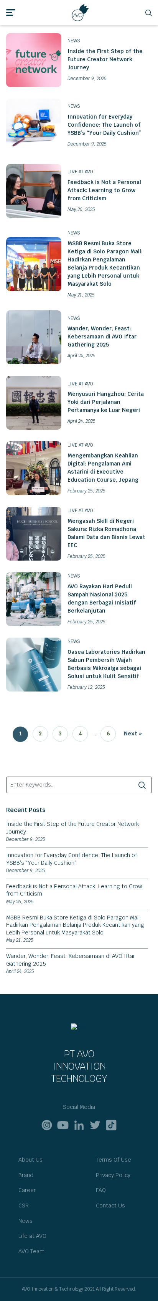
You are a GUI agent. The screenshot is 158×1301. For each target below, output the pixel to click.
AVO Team (31, 1251)
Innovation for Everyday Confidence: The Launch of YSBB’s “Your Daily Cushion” (104, 124)
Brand (25, 1175)
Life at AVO (32, 1235)
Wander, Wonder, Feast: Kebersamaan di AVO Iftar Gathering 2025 (102, 336)
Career (27, 1190)
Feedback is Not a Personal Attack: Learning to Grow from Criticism (104, 190)
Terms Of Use (113, 1159)
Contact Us (110, 1205)
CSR (23, 1205)
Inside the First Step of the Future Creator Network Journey (105, 59)
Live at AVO (80, 172)
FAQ (101, 1190)
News (73, 41)
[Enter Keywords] (142, 785)
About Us (30, 1159)
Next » (133, 733)
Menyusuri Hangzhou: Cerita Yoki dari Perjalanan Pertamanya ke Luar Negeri (105, 402)
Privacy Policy (113, 1175)
